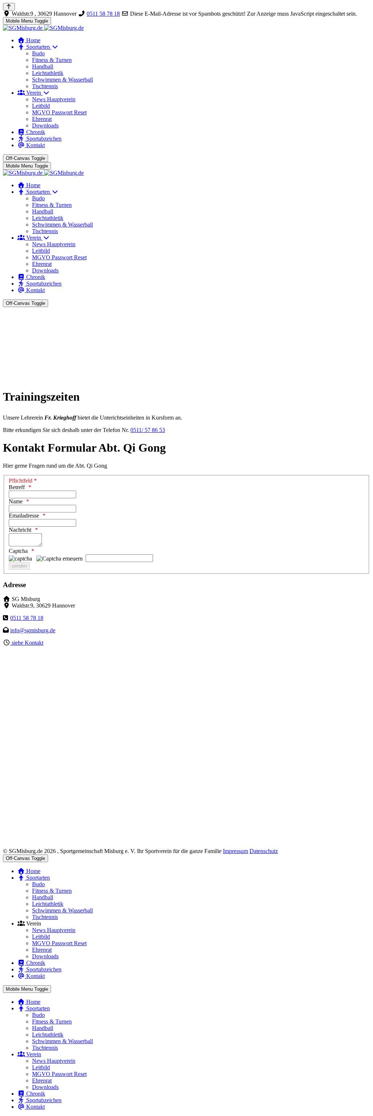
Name (16, 501)
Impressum (235, 851)
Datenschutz (264, 851)
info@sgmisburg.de (32, 630)
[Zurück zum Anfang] (9, 7)
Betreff (17, 487)
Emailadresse (24, 515)
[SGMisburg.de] (43, 28)
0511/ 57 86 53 (147, 430)
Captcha (18, 551)
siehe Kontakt (26, 643)
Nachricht (20, 530)
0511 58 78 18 (103, 14)
